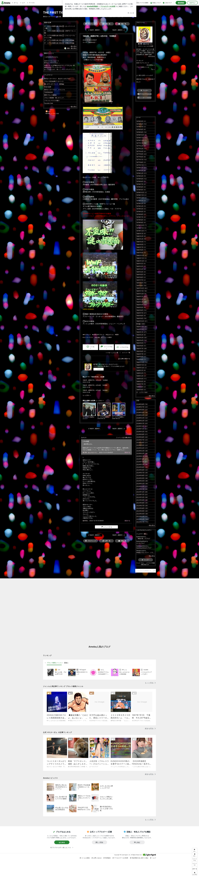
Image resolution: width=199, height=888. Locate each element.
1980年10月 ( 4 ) (141, 255)
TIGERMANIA (48, 92)
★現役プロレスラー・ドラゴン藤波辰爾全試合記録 (145, 552)
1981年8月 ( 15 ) (141, 283)
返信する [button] (127, 452)
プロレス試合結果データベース (54, 81)
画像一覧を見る (71, 48)
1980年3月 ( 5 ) (141, 239)
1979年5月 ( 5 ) (141, 211)
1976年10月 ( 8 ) (141, 135)
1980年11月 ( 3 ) (141, 258)
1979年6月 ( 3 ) (141, 214)
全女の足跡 (47, 87)
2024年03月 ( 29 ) (142, 483)
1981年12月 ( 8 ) (141, 294)
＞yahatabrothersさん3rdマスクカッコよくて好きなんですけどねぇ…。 (52, 60)
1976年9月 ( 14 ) (141, 132)
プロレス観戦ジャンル (142, 67)
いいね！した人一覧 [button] (112, 352)
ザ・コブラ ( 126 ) (142, 392)
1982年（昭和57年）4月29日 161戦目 (95, 385)
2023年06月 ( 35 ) (142, 508)
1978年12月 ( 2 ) (141, 198)
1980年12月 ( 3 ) (141, 261)
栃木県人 (85, 521)
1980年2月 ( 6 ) (141, 236)
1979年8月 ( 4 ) (141, 220)
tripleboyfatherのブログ (143, 548)
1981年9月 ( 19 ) (141, 285)
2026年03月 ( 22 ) (142, 418)
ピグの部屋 (150, 46)
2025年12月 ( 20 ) (142, 426)
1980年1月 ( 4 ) (141, 233)
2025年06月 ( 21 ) (142, 442)
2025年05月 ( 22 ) (142, 445)
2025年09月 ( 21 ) (142, 434)
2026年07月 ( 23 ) (142, 407)
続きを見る (151, 56)
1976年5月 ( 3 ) (141, 121)
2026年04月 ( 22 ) (142, 415)
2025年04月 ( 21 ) (142, 448)
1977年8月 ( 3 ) (141, 162)
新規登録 (181, 3)
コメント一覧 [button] (126, 352)
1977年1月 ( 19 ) (141, 143)
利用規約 (108, 858)
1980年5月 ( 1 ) (141, 244)
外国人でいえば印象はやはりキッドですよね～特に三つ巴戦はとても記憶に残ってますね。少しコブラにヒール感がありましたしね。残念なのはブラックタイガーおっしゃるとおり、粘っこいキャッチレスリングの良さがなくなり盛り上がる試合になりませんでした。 (60, 67)
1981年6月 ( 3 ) (141, 277)
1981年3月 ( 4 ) (141, 269)
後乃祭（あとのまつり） (90, 452)
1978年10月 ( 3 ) (141, 192)
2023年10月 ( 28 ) (142, 497)
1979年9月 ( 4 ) (141, 222)
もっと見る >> (87, 395)
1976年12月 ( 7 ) (141, 140)
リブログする (123, 347)
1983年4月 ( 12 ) (141, 340)
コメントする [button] (108, 347)
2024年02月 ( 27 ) (142, 486)
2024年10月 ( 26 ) (142, 464)
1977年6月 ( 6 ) (141, 157)
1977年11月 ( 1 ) (141, 165)
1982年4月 (91, 42)
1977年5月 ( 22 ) (141, 154)
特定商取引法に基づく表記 (140, 858)
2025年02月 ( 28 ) (142, 453)
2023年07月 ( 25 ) (142, 505)
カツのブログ (140, 543)
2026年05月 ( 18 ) (142, 412)
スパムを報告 (85, 858)
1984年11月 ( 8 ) (141, 365)
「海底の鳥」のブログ (143, 538)
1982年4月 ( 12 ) (141, 305)
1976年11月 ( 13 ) (141, 138)
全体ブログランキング (142, 63)
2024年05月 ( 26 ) (142, 478)
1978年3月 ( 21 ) (141, 173)
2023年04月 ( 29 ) (142, 514)
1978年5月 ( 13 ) (141, 179)
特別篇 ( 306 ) (140, 324)
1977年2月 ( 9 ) (141, 146)
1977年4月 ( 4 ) (141, 151)
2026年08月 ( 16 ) (142, 404)
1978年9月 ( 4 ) (141, 190)
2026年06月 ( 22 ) (142, 410)
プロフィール (142, 46)
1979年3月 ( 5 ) (141, 206)
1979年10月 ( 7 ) (141, 225)
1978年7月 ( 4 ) (141, 184)
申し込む (137, 842)
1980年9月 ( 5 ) (141, 253)
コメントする (107, 527)
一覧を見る (73, 46)
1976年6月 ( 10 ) (141, 124)
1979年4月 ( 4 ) (141, 209)
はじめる (62, 842)
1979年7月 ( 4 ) (141, 217)
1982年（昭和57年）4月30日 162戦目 (95, 380)
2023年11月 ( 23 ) (142, 494)
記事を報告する (125, 358)
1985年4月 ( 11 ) (141, 379)
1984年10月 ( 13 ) (142, 362)
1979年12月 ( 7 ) (141, 231)
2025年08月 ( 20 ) (142, 437)
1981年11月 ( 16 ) (141, 291)
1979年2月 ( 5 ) (141, 203)
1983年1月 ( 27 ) (141, 332)
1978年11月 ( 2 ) (141, 195)
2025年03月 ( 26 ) (142, 451)
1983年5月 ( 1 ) (141, 343)
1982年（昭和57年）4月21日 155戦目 (99, 36)
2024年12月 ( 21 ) (142, 459)
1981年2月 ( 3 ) (141, 266)
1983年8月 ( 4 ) (141, 351)
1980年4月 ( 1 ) (141, 242)
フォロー (99, 369)
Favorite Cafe (48, 103)
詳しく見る (99, 842)
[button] (194, 864)
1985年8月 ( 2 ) (141, 387)
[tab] (54, 663)
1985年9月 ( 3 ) (141, 389)
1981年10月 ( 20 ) (141, 288)
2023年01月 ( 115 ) (142, 522)
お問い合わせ (97, 858)
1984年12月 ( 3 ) (141, 368)
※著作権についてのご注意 (52, 113)
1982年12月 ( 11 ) (141, 329)
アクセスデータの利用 (121, 858)
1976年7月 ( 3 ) (141, 126)
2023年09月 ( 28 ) (142, 500)
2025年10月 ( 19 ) (142, 431)
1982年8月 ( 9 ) (141, 315)
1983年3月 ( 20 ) (141, 337)
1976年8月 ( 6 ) (141, 129)
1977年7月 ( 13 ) (141, 159)
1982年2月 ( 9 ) (141, 299)
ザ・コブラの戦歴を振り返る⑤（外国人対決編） (59, 43)
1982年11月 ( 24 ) (141, 326)
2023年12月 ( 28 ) (142, 492)
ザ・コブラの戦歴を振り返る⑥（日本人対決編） (59, 40)
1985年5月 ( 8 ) (141, 381)
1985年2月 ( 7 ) (141, 373)
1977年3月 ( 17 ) (141, 148)
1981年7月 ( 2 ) (141, 280)
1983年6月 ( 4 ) (141, 346)
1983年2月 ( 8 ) (141, 335)
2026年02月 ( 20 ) (142, 421)
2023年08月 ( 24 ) (142, 503)
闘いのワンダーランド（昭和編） (54, 84)
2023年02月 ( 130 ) (142, 519)
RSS (49, 111)
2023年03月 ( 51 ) (142, 516)
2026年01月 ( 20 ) (142, 423)
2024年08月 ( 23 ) (142, 470)
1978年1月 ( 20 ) (141, 168)
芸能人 (66, 663)
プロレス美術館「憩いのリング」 (54, 98)
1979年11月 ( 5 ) (141, 228)
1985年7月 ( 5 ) (141, 384)
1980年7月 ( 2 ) (141, 247)
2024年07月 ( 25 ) (142, 473)
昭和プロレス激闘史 (50, 95)
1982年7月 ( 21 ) (141, 313)
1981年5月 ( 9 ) (141, 274)
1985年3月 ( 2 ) (141, 376)
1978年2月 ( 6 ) (141, 170)
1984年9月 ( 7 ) (141, 359)
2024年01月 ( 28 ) (142, 489)
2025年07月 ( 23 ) (142, 440)
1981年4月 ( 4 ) (141, 272)
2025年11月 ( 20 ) (142, 429)
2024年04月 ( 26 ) (142, 481)
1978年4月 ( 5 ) (141, 176)
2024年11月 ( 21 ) (141, 462)
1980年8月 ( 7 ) (141, 250)
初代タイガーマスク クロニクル (54, 89)
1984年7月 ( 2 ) (141, 354)
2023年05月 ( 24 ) (142, 511)
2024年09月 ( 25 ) (142, 467)
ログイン (192, 3)
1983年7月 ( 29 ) (141, 348)
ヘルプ (154, 858)
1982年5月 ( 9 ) (141, 307)
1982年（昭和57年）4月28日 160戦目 (95, 390)
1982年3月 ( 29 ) (141, 302)
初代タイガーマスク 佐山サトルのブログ (57, 78)
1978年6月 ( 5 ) (141, 181)
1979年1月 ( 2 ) (141, 200)
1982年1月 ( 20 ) (141, 296)
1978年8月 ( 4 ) (141, 187)
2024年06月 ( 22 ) (142, 475)
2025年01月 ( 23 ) (142, 456)
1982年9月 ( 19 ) (141, 318)
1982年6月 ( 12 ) (141, 310)
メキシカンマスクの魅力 (51, 100)
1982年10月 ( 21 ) (141, 321)
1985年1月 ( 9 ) (141, 370)
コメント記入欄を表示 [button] (124, 437)
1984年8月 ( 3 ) (141, 357)
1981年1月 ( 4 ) (141, 263)
